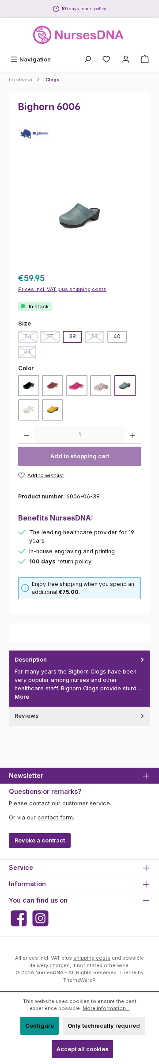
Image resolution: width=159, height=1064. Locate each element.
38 (72, 336)
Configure (39, 1025)
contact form (55, 817)
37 (53, 338)
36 (31, 338)
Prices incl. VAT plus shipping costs (62, 289)
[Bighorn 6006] (80, 217)
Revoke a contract (40, 840)
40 (117, 336)
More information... (106, 1008)
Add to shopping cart (79, 456)
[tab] (79, 678)
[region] (79, 217)
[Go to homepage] (79, 35)
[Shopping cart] (145, 59)
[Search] (87, 59)
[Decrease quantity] (26, 435)
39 (97, 338)
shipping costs (91, 958)
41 (30, 353)
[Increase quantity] (133, 435)
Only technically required (104, 1025)
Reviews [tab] (26, 715)
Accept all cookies (82, 1049)
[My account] (126, 59)
